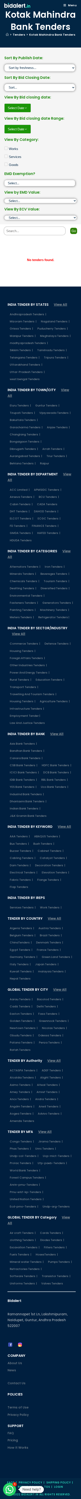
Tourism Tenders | (56, 581)
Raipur (44, 463)
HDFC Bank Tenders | (56, 765)
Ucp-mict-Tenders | (57, 1156)
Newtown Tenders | (24, 1028)
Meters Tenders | (22, 617)
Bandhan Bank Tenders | (27, 751)
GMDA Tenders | (21, 533)
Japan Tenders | (47, 964)
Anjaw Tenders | (58, 427)
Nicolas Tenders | (54, 1028)
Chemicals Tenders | (24, 581)
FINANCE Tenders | (45, 526)
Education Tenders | (50, 680)
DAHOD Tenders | (46, 511)
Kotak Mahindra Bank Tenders (52, 35)
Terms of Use (18, 1407)
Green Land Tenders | (57, 957)
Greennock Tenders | (54, 1021)
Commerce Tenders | (25, 644)
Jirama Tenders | (50, 1141)
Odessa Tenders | (50, 1035)
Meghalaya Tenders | (55, 336)
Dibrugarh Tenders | (24, 449)
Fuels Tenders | (20, 1254)
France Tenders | (49, 950)
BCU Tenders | (49, 497)
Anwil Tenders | (49, 1106)
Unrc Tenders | (45, 1149)
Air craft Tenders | (23, 1233)
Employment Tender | (25, 716)
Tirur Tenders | (56, 456)
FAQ (11, 1433)
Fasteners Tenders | (24, 603)
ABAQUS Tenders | (47, 836)
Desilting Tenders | (23, 588)
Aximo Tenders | (21, 1085)
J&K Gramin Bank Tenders (28, 816)
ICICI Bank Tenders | (24, 772)
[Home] (7, 35)
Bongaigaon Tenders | (25, 442)
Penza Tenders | (50, 1042)
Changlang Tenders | (25, 434)
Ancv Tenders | (20, 1099)
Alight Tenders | (51, 1077)
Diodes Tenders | (52, 1240)
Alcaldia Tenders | (23, 1077)
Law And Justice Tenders (27, 723)
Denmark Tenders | (49, 942)
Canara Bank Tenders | (26, 758)
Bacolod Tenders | (50, 999)
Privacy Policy (18, 1415)
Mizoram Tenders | (23, 321)
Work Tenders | (51, 907)
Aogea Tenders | (21, 1114)
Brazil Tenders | (51, 935)
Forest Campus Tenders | (28, 1178)
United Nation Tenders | (27, 1199)
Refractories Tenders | (26, 1269)
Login (58, 1487)
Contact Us (16, 1383)
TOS (47, 1487)
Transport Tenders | (24, 687)
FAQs (11, 1482)
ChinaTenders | (21, 942)
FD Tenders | (18, 526)
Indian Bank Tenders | (25, 808)
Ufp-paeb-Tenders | (52, 1163)
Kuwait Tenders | (22, 971)
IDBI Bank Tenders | (23, 780)
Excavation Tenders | (25, 1247)
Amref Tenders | (48, 1092)
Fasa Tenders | (48, 1014)
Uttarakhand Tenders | (26, 365)
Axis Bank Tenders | (23, 744)
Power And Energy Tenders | (29, 673)
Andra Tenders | (46, 1099)
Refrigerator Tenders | (53, 617)
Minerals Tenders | (23, 574)
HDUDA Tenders (21, 540)
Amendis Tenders (22, 1121)
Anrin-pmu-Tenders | (25, 1185)
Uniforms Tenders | (23, 1283)
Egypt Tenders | (21, 950)
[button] (9, 1489)
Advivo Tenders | (50, 1114)
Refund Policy (29, 1487)
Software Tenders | (23, 1276)
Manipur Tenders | (23, 336)
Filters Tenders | (55, 1247)
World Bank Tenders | (25, 1170)
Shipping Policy (58, 1482)
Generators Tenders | (57, 603)
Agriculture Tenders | (55, 701)
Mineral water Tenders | (27, 1262)
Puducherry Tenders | (52, 329)
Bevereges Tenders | (54, 574)
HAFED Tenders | (48, 533)
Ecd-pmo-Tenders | (24, 1206)
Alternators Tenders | (25, 567)
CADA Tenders (47, 504)
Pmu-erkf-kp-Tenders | (26, 1192)
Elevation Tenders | (55, 872)
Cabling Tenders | (22, 858)
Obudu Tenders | (22, 1035)
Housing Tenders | (22, 651)
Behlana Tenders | (23, 463)
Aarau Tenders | (21, 999)
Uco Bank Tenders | (54, 787)
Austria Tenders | (50, 928)
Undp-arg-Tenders (56, 1206)
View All (60, 304)
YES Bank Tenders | (23, 787)
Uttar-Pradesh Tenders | (27, 372)
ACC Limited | (20, 490)
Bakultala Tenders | (24, 420)
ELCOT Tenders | (21, 518)
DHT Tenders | (20, 511)
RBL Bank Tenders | (54, 780)
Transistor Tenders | (56, 1276)
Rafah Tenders (20, 1050)
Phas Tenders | (20, 1149)
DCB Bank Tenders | (57, 772)
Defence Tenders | (57, 644)
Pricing (13, 1440)
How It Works (18, 1447)
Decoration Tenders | (50, 865)
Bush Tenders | (43, 844)
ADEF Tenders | (52, 1070)
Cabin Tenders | (21, 504)
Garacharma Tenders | (26, 427)
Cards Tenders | (51, 1233)
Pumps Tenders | (60, 1262)
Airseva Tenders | (22, 497)
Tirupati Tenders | (22, 413)
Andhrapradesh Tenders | (28, 314)
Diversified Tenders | (55, 588)
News (12, 1370)
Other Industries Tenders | (28, 665)
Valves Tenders (52, 1283)
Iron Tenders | (55, 567)
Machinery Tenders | (54, 610)
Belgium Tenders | (22, 935)
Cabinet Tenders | (51, 851)
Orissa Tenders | (21, 329)
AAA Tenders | (20, 836)
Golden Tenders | (22, 1021)
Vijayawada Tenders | (55, 413)
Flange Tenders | (49, 880)
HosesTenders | (47, 1254)
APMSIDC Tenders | (47, 490)
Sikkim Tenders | (21, 350)
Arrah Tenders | (53, 449)
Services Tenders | (23, 907)
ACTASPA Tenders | (23, 1070)
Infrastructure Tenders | (27, 709)
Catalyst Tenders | (53, 858)
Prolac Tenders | (21, 1163)
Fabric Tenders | (21, 880)
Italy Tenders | (20, 964)
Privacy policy (30, 1482)
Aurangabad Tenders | (26, 456)
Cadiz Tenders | (21, 1006)
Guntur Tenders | (47, 405)
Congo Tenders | (22, 1141)
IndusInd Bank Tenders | (27, 794)
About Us (15, 1363)
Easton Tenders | (22, 1014)
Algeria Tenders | (22, 928)
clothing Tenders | (23, 1240)
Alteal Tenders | (48, 1085)
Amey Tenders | (21, 1092)
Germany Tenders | (23, 957)
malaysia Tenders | (52, 971)
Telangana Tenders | (25, 357)
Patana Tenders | (22, 1042)
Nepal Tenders (20, 979)
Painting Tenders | (23, 610)
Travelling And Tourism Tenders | (33, 694)
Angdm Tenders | (22, 1106)
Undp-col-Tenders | (24, 1156)
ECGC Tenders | (49, 518)
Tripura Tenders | (56, 357)
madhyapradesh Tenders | (29, 343)
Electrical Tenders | (23, 872)
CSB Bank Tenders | (23, 765)
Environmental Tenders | (27, 596)
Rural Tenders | (20, 680)
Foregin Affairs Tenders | (27, 658)
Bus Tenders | (19, 844)
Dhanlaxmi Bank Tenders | (28, 801)
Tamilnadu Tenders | (52, 350)
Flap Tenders (19, 887)
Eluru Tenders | (20, 405)
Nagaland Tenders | (55, 321)
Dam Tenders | (20, 865)
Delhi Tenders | (47, 1006)
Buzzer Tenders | (21, 851)
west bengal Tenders (25, 379)
